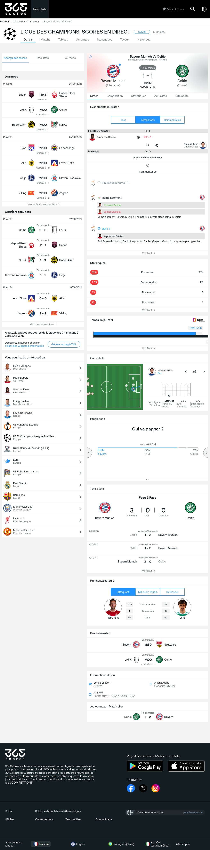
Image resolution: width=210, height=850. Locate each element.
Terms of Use (73, 819)
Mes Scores (175, 9)
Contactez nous (44, 819)
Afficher (9, 819)
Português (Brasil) (124, 844)
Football (4, 21)
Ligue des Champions (26, 21)
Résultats (39, 9)
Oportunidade (104, 819)
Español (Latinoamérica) (160, 844)
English (80, 844)
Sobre (8, 811)
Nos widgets (73, 811)
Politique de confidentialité (50, 811)
